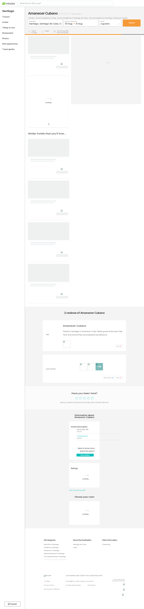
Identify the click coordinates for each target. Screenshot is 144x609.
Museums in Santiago (51, 550)
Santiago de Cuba (79, 544)
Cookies (47, 581)
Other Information (109, 540)
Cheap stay (106, 544)
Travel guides (8, 49)
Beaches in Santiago (51, 544)
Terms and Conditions (52, 589)
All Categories (49, 540)
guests (106, 24)
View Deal (62, 67)
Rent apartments (10, 44)
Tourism (6, 17)
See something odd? (77, 490)
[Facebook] (114, 576)
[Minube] (8, 3)
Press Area (91, 585)
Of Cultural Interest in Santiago (55, 556)
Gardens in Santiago (51, 547)
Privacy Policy (49, 585)
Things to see (8, 28)
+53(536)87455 (82, 436)
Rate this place (76, 14)
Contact (91, 581)
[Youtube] (123, 576)
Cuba (75, 547)
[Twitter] (117, 576)
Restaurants (7, 33)
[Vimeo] (120, 576)
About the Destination (82, 540)
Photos (5, 38)
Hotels (5, 22)
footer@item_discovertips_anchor (78, 581)
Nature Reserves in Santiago (54, 553)
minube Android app (73, 585)
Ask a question (85, 455)
